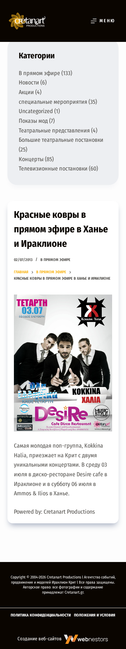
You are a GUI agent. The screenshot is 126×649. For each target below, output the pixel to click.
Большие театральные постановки (61, 139)
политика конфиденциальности (41, 615)
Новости (29, 82)
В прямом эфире (55, 259)
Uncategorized (36, 111)
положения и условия (94, 615)
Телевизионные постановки (53, 168)
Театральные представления (54, 130)
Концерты (31, 159)
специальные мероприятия (53, 101)
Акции (26, 92)
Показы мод (33, 120)
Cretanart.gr (74, 592)
